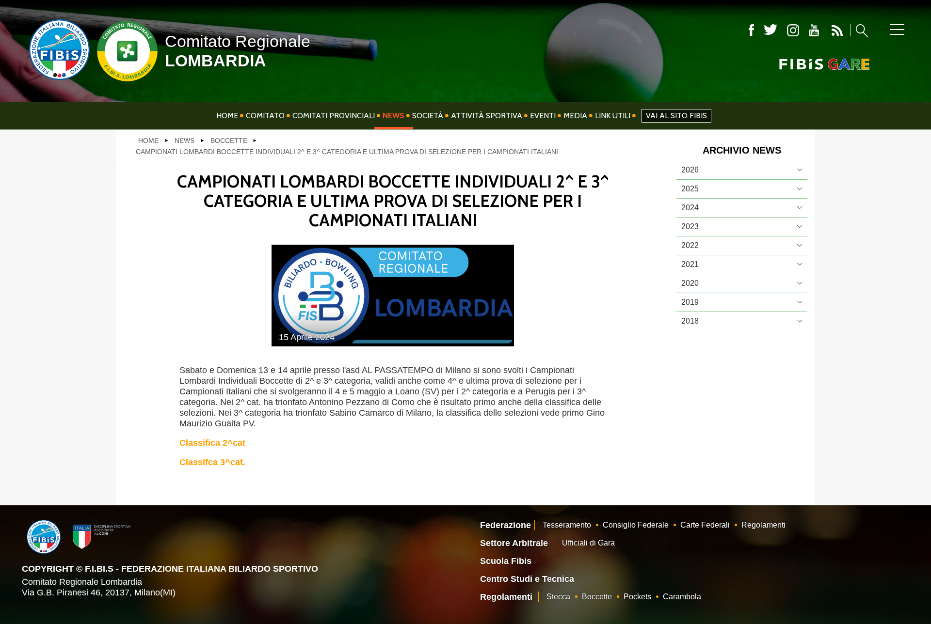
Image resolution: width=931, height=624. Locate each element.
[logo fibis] (57, 82)
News (393, 115)
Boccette (597, 597)
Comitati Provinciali (333, 115)
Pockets (637, 597)
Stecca (558, 597)
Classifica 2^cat (212, 443)
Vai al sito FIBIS (676, 115)
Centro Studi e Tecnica (527, 579)
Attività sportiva (486, 115)
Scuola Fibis (505, 561)
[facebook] (751, 30)
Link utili (612, 115)
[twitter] (770, 30)
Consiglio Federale (636, 525)
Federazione (505, 525)
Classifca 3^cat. (212, 462)
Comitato (265, 115)
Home (227, 115)
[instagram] (793, 30)
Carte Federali (705, 525)
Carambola (682, 597)
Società (427, 115)
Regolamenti (763, 525)
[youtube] (814, 30)
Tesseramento (567, 525)
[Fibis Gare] (808, 64)
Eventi (543, 115)
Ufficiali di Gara (588, 543)
